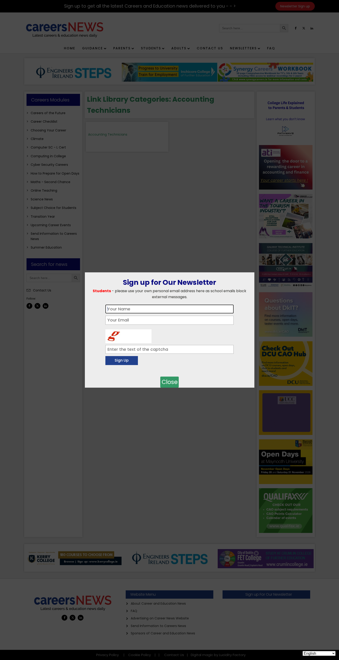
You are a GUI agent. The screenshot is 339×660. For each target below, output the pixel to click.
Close (170, 382)
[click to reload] (128, 335)
